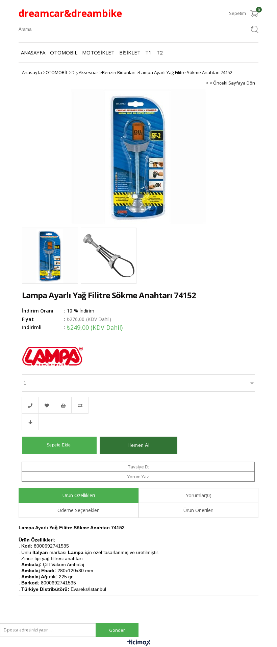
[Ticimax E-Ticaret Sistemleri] (139, 644)
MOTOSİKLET (98, 52)
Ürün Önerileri (198, 510)
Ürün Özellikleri (78, 495)
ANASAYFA (33, 52)
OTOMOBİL (63, 52)
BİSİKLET (130, 52)
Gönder (117, 630)
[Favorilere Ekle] (46, 405)
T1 (148, 52)
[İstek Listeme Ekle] (63, 405)
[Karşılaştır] (138, 405)
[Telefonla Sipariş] (30, 405)
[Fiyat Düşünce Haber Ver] (30, 421)
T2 (159, 52)
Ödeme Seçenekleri (78, 510)
